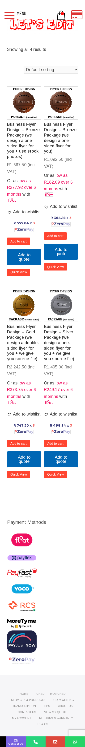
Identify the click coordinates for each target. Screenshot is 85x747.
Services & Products (28, 700)
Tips (47, 706)
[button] (24, 212)
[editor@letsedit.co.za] (55, 741)
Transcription (24, 706)
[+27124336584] (36, 741)
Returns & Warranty (56, 718)
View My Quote (55, 712)
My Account (21, 718)
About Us (65, 706)
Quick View (18, 272)
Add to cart (18, 241)
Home (24, 693)
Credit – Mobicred (51, 693)
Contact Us (27, 712)
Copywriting (63, 700)
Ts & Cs (42, 724)
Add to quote (24, 257)
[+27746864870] (75, 741)
